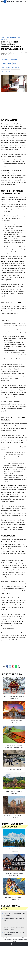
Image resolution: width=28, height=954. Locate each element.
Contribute (11, 937)
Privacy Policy (22, 937)
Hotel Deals (5, 59)
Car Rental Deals (6, 63)
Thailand (4, 72)
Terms (16, 937)
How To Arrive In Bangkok (14, 769)
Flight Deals (13, 59)
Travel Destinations (14, 72)
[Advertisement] (11, 22)
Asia (14, 63)
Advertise (20, 939)
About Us (5, 937)
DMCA (25, 939)
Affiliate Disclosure (7, 939)
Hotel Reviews (6, 67)
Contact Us (14, 939)
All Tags (14, 941)
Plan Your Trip (16, 67)
